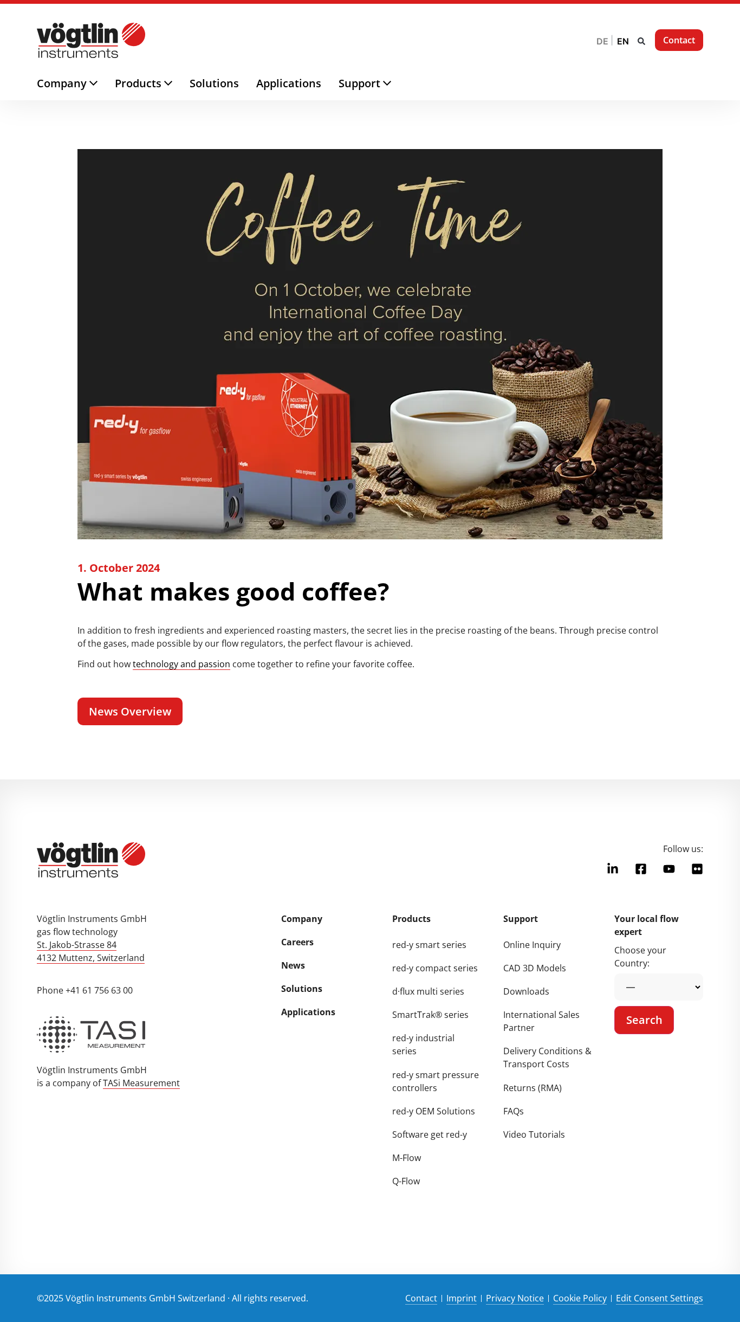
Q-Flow (406, 1181)
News (293, 965)
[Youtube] (669, 869)
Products (411, 919)
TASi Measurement (141, 1083)
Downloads (526, 991)
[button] (641, 41)
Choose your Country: (640, 956)
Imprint (461, 1298)
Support (520, 919)
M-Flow (406, 1158)
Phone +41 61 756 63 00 (85, 990)
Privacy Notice (515, 1298)
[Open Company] (102, 83)
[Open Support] (396, 83)
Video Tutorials (534, 1134)
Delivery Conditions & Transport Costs (547, 1057)
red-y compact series (435, 968)
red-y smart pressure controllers (435, 1081)
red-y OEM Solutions (433, 1111)
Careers (297, 942)
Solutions (301, 989)
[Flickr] (697, 869)
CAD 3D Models (534, 968)
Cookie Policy (580, 1298)
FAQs (513, 1111)
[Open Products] (177, 83)
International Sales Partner (541, 1021)
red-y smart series (429, 945)
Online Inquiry (532, 945)
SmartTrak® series (430, 1015)
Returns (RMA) (532, 1088)
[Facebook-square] (641, 869)
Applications (308, 1012)
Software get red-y (429, 1134)
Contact (421, 1298)
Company (301, 919)
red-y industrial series (423, 1044)
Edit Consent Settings (659, 1298)
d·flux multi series (428, 991)
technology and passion (181, 664)
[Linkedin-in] (613, 869)
